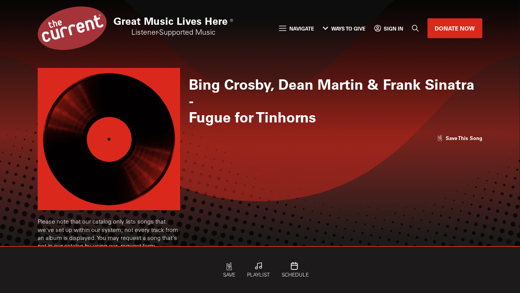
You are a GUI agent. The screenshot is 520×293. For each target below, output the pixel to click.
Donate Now (455, 28)
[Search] (415, 29)
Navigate (301, 28)
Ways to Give (348, 28)
